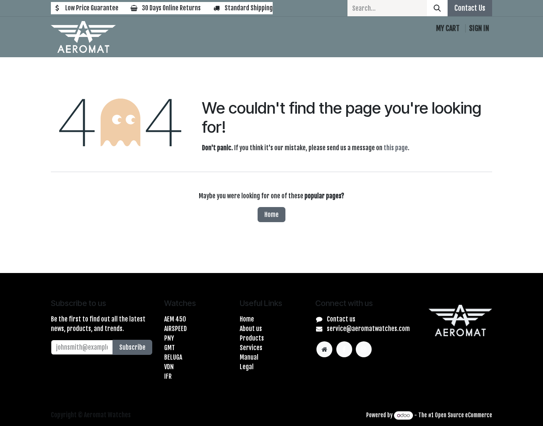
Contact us (341, 319)
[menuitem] (136, 45)
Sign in (479, 28)
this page (396, 148)
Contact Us (469, 8)
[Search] (437, 8)
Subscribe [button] (132, 347)
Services (251, 348)
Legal (247, 367)
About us (251, 329)
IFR (168, 376)
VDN (169, 367)
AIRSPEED (175, 329)
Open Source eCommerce (463, 415)
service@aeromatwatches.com (368, 329)
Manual (249, 357)
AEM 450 (175, 319)
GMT (169, 348)
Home (271, 215)
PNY (169, 338)
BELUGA (173, 357)
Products (252, 338)
